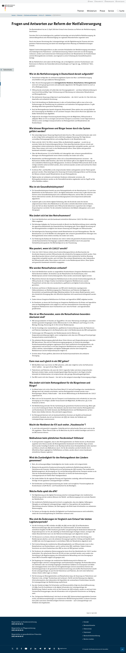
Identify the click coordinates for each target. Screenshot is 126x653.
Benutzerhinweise (89, 625)
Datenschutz (88, 629)
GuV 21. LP (41, 15)
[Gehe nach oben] (122, 649)
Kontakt (86, 622)
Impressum (87, 632)
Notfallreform (48, 15)
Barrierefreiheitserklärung (92, 636)
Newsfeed (63, 648)
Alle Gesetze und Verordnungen (30, 15)
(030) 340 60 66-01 (17, 624)
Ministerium (19, 15)
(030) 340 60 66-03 (17, 636)
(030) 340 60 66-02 (17, 630)
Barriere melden (89, 639)
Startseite (14, 15)
